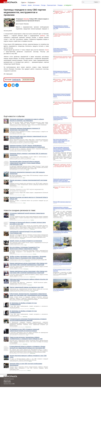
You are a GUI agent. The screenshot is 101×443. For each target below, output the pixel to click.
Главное (23, 5)
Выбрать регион (7, 381)
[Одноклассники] (9, 85)
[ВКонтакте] (5, 85)
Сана (46, 50)
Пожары (60, 5)
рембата (42, 35)
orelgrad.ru (8, 27)
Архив (30, 5)
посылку (26, 19)
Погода (43, 5)
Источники (36, 5)
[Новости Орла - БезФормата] (9, 2)
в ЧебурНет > (68, 5)
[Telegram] (13, 85)
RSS (13, 383)
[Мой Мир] (17, 85)
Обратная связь (7, 380)
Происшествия (51, 5)
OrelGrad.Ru (16, 79)
